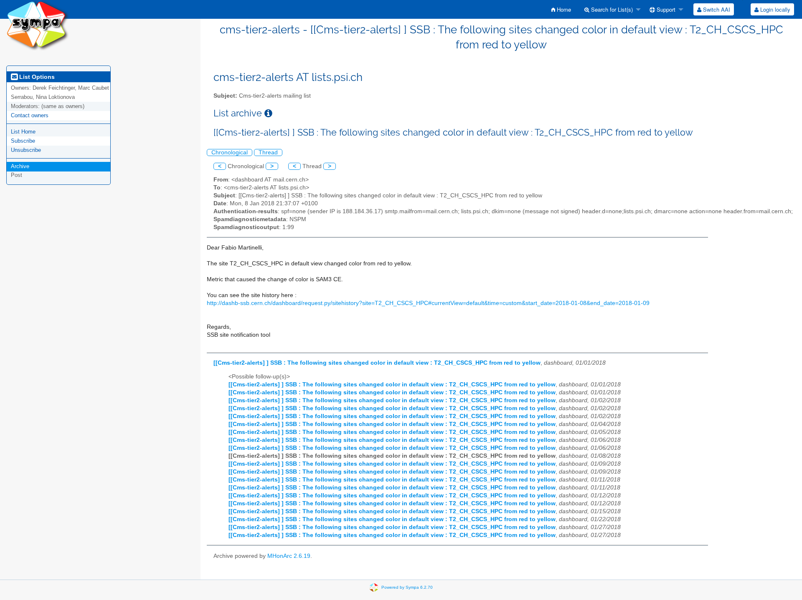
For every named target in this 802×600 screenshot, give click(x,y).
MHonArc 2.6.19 (288, 556)
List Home (23, 132)
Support (665, 9)
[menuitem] (561, 9)
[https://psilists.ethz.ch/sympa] (37, 25)
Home (563, 9)
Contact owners (29, 115)
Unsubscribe (26, 150)
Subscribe (23, 141)
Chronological (229, 152)
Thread (268, 152)
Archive (20, 166)
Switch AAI (715, 9)
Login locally (774, 9)
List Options (36, 76)
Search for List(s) (611, 9)
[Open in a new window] (268, 113)
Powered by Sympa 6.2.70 (407, 587)
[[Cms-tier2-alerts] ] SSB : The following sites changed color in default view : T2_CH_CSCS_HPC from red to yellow (377, 363)
